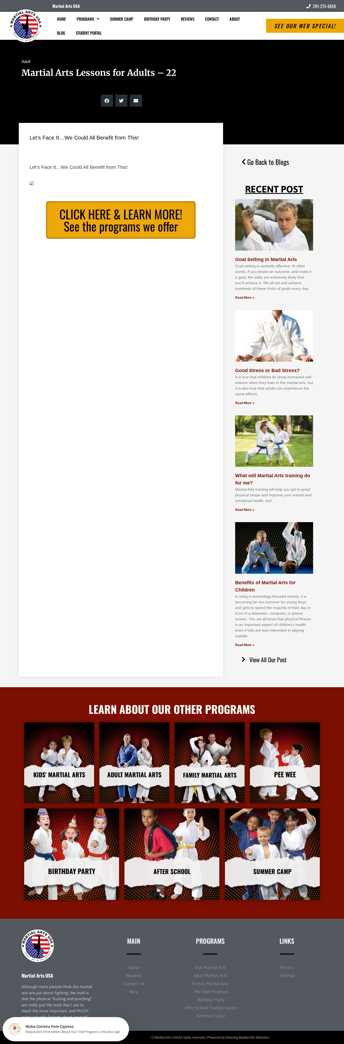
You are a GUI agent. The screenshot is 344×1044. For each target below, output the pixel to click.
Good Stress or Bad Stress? (267, 370)
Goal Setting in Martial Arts (266, 259)
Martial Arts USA (66, 6)
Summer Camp (121, 19)
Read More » (245, 298)
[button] (107, 101)
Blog (61, 33)
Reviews (187, 19)
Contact (212, 19)
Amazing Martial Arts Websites (247, 1037)
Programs (85, 19)
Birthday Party (157, 19)
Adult (26, 61)
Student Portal (89, 33)
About (235, 19)
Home (61, 19)
